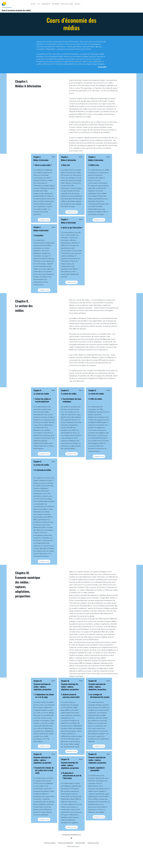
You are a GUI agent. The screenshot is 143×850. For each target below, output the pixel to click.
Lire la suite (102, 67)
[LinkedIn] (71, 838)
